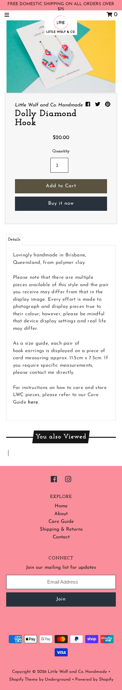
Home (61, 506)
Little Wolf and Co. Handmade (77, 672)
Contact (61, 537)
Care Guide (61, 521)
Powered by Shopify (94, 679)
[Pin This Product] (107, 104)
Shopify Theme (23, 679)
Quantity (61, 151)
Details (14, 239)
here (33, 402)
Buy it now (61, 203)
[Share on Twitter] (98, 104)
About (61, 514)
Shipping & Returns (61, 529)
